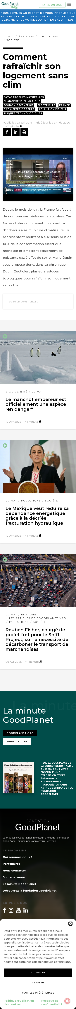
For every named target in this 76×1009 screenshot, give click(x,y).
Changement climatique (22, 101)
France (64, 105)
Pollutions (48, 36)
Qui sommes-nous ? (17, 857)
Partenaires (11, 863)
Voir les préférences (38, 992)
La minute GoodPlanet (19, 884)
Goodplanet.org (20, 733)
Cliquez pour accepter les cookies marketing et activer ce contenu (38, 174)
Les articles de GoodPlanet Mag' (38, 618)
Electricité (46, 105)
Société (12, 40)
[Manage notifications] (67, 1001)
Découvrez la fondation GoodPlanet (29, 890)
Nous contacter (14, 870)
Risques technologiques (23, 113)
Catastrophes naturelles (24, 97)
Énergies (26, 36)
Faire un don (52, 4)
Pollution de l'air (52, 109)
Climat (8, 36)
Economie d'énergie (19, 105)
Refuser (38, 982)
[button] (70, 923)
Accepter (38, 972)
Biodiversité (16, 391)
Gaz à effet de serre (19, 109)
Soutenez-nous (14, 877)
